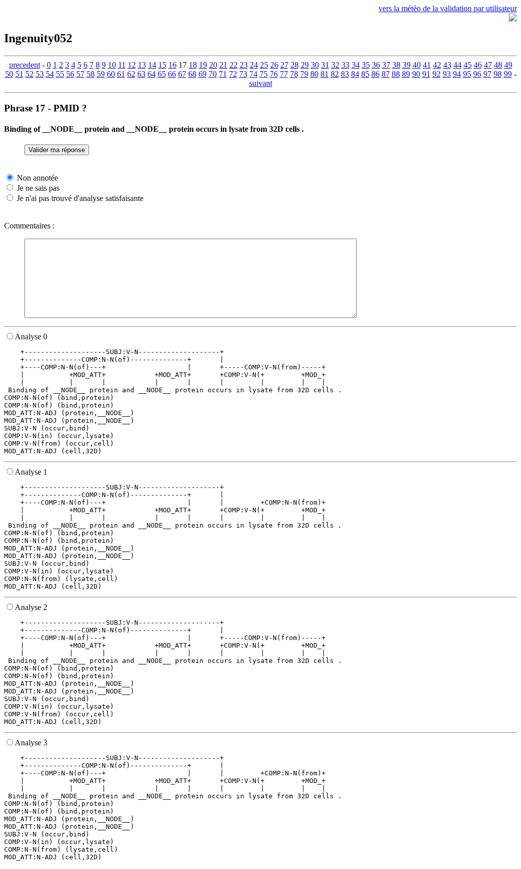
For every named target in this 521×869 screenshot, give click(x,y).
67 (182, 74)
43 (447, 65)
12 (132, 65)
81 (325, 74)
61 (121, 74)
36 (376, 65)
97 (487, 74)
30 (315, 65)
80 (314, 74)
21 (223, 65)
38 (396, 65)
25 (264, 65)
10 (112, 65)
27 (284, 65)
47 (488, 65)
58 (90, 74)
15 (162, 65)
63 (141, 74)
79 (304, 74)
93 (447, 74)
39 (406, 65)
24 (254, 65)
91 (426, 74)
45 (468, 65)
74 (253, 74)
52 (29, 74)
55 (60, 74)
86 (375, 74)
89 (406, 74)
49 (508, 65)
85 (365, 74)
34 (356, 65)
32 (335, 65)
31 (325, 65)
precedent (24, 65)
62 (131, 74)
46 (478, 65)
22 (233, 65)
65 (162, 74)
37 (386, 65)
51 (19, 74)
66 (172, 74)
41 (427, 65)
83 (345, 74)
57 (80, 74)
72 (233, 74)
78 (294, 74)
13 (142, 65)
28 (295, 65)
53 (40, 74)
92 (436, 74)
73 (243, 74)
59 (101, 74)
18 (193, 65)
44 (457, 65)
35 (366, 65)
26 (274, 65)
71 (223, 74)
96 (477, 74)
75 (263, 74)
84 (355, 74)
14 (152, 65)
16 (172, 65)
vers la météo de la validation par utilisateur (448, 8)
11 (122, 65)
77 (284, 74)
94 (457, 74)
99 (508, 74)
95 (467, 74)
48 (498, 65)
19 (203, 65)
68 (192, 74)
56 (70, 74)
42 (437, 65)
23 (244, 65)
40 (417, 65)
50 (9, 74)
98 (498, 74)
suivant (260, 83)
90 (416, 74)
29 (305, 65)
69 (202, 74)
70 (213, 74)
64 (152, 74)
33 (345, 65)
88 (396, 74)
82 (335, 74)
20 (213, 65)
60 (111, 74)
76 (274, 74)
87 (386, 74)
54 (50, 74)
